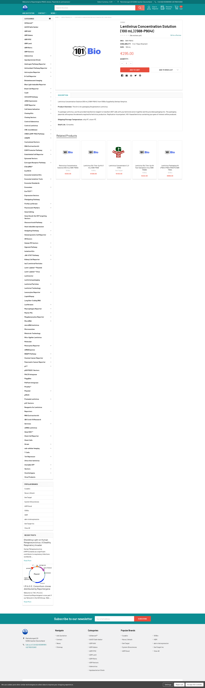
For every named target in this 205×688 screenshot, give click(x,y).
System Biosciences (31, 502)
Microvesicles (29, 329)
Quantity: (124, 59)
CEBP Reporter (30, 105)
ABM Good (28, 506)
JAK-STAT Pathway (31, 255)
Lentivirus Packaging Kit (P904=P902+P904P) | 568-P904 (170, 167)
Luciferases (28, 304)
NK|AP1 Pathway (30, 354)
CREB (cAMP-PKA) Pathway (34, 134)
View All (27, 528)
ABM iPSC (27, 39)
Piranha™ (27, 387)
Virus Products (29, 477)
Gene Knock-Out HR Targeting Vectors (35, 217)
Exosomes (28, 187)
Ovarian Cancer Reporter (33, 358)
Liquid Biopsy (29, 296)
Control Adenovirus (31, 121)
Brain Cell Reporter (31, 89)
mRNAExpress (29, 350)
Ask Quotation (28, 13)
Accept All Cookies (194, 684)
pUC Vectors (29, 403)
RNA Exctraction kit (31, 415)
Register (155, 9)
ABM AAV (27, 31)
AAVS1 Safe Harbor (31, 27)
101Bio (26, 510)
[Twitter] (136, 75)
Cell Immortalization (32, 109)
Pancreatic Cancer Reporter (34, 362)
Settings (168, 684)
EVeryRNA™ (28, 167)
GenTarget (28, 497)
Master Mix (28, 313)
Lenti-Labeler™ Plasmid (33, 268)
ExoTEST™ (28, 191)
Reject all (179, 684)
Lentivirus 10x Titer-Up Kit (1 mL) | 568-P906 (93, 166)
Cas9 (26, 93)
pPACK (26, 395)
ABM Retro (28, 48)
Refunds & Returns (122, 680)
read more (27, 560)
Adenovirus (28, 56)
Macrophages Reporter (33, 309)
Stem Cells (28, 440)
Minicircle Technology (32, 333)
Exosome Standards (32, 183)
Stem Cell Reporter (31, 436)
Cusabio (27, 489)
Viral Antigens (29, 473)
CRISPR (27, 138)
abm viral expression (31, 519)
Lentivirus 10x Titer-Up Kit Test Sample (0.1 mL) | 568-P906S (144, 167)
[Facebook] (122, 75)
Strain (26, 444)
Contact (41, 13)
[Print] (131, 75)
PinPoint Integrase (31, 383)
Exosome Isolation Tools (33, 179)
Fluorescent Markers (32, 208)
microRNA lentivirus (31, 325)
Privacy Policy (163, 680)
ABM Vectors (29, 52)
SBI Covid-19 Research (32, 419)
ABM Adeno (28, 35)
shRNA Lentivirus (30, 428)
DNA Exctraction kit (31, 146)
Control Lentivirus (31, 126)
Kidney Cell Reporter (32, 259)
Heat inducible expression (34, 227)
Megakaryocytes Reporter (34, 317)
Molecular (28, 342)
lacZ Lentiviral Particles (33, 263)
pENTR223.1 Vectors (31, 370)
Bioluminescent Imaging (33, 80)
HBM (26, 515)
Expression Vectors (31, 195)
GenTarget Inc (29, 524)
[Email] (127, 75)
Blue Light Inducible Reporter (35, 84)
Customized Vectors (32, 142)
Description (63, 95)
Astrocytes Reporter (32, 72)
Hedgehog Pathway (31, 231)
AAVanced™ (28, 23)
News (53, 13)
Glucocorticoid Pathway (33, 222)
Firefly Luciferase (30, 204)
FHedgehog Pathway (32, 199)
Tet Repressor (29, 456)
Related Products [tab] (66, 135)
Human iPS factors (31, 243)
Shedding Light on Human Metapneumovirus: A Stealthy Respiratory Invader (37, 542)
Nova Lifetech (29, 493)
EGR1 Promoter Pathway (33, 150)
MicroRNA (28, 321)
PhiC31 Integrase (30, 374)
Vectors (27, 469)
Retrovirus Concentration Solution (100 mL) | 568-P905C (68, 166)
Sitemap (59, 647)
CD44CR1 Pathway (31, 97)
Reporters (28, 411)
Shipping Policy (82, 680)
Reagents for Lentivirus (33, 407)
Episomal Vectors (30, 158)
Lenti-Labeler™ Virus (32, 272)
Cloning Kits (28, 113)
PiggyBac (27, 378)
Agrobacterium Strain (32, 60)
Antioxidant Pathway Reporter (35, 68)
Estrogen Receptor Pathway (34, 163)
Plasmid (27, 391)
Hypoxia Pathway (30, 247)
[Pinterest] (140, 75)
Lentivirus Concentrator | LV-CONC (119, 166)
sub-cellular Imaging (32, 448)
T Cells (27, 452)
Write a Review (175, 35)
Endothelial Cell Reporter (33, 154)
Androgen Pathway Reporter (35, 64)
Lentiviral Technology (32, 288)
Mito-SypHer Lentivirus (33, 337)
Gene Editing (29, 212)
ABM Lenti (28, 43)
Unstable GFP (29, 465)
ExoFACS (27, 171)
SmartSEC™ (28, 432)
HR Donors (28, 239)
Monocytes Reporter (32, 346)
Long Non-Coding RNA (32, 300)
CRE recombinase (30, 130)
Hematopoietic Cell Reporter (35, 235)
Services (27, 424)
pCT (26, 366)
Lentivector (28, 276)
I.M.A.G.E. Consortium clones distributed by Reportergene (37, 587)
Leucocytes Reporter (32, 292)
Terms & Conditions (42, 680)
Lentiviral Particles (31, 284)
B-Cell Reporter (30, 76)
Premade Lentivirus (31, 399)
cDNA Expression (30, 101)
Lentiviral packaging (32, 280)
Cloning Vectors (30, 117)
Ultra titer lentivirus (32, 461)
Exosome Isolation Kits (33, 175)
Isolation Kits (29, 251)
